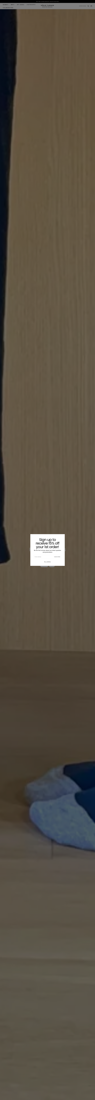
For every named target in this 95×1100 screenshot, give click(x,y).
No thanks (47, 561)
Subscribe (57, 556)
